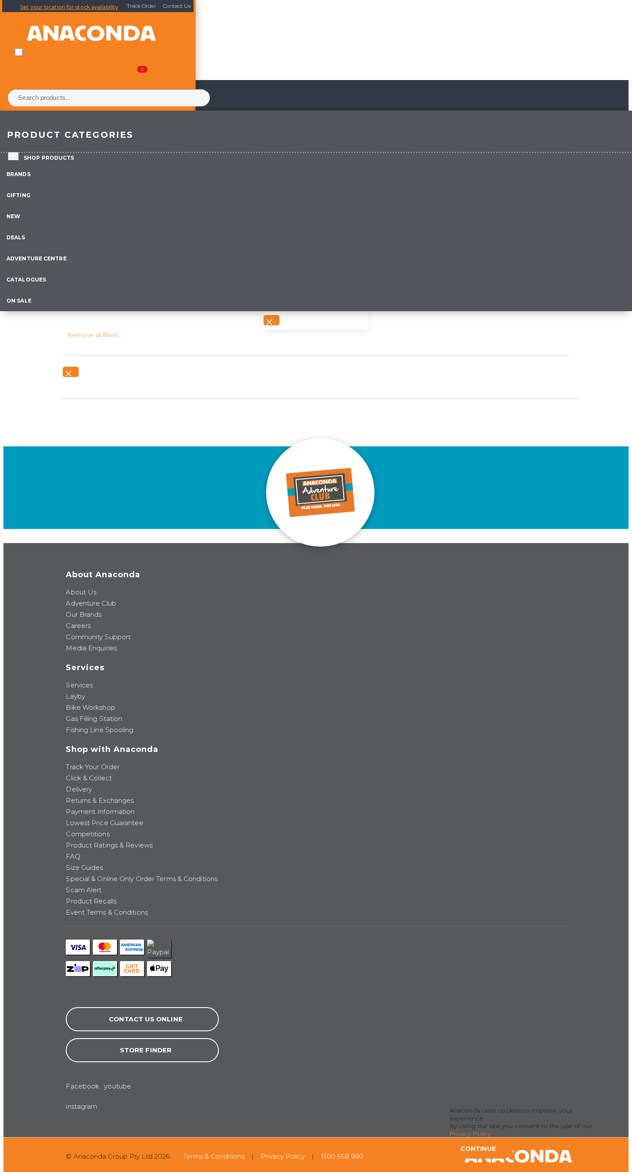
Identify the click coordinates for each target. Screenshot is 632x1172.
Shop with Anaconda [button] (112, 749)
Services (79, 685)
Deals (15, 237)
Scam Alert (83, 890)
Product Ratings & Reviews (109, 845)
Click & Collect (89, 778)
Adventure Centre (36, 258)
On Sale (18, 300)
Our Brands (83, 614)
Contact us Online (146, 1019)
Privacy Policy (282, 1156)
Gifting (18, 195)
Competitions (87, 834)
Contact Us (176, 6)
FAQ (73, 856)
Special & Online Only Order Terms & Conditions (142, 879)
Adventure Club (91, 603)
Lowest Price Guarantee (104, 823)
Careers (78, 626)
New (13, 216)
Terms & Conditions (214, 1156)
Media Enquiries (91, 648)
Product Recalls (91, 901)
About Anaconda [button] (103, 574)
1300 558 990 (342, 1156)
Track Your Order (93, 767)
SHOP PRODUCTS (49, 158)
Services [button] (85, 667)
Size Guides (84, 867)
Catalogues (26, 279)
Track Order (141, 6)
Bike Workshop (90, 707)
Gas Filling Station (94, 718)
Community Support (98, 637)
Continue (478, 1149)
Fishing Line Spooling (99, 730)
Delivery (79, 789)
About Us (81, 592)
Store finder (146, 1050)
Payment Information (100, 811)
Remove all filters (93, 335)
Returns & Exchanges (100, 800)
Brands (18, 174)
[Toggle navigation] (19, 52)
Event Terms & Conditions (106, 912)
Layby (75, 696)
